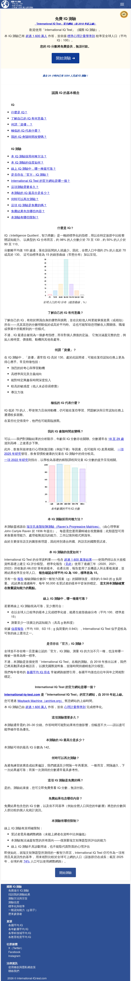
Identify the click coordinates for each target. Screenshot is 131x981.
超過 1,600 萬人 (36, 35)
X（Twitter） (16, 948)
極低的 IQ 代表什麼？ (26, 130)
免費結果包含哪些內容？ (28, 211)
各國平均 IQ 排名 (38, 672)
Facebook (14, 952)
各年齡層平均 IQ (18, 929)
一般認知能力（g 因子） (23, 910)
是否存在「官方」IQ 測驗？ (30, 174)
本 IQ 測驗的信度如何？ (27, 162)
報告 (20, 578)
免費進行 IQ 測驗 (18, 890)
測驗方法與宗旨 (17, 898)
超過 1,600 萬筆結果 (78, 559)
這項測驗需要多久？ (25, 186)
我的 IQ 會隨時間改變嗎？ (29, 136)
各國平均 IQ (15, 925)
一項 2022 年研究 (16, 459)
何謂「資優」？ (22, 124)
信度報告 (17, 628)
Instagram (14, 956)
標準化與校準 (16, 906)
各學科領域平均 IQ (19, 933)
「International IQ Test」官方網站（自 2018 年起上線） (65, 23)
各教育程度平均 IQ (19, 937)
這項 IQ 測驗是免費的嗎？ (29, 205)
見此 (68, 563)
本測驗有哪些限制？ (25, 217)
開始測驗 (65, 872)
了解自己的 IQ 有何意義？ (29, 118)
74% (27, 861)
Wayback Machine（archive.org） (40, 700)
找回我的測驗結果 (19, 894)
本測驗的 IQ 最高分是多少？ (30, 192)
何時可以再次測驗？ (25, 199)
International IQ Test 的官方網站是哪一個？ (40, 180)
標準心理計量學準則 (81, 35)
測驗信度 (13, 902)
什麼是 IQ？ (19, 112)
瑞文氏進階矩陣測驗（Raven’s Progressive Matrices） (64, 526)
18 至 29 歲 (116, 438)
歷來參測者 (15, 914)
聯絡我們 (13, 971)
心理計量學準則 (75, 706)
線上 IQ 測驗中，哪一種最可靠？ (33, 168)
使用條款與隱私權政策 (22, 967)
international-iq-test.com (22, 694)
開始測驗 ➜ (65, 58)
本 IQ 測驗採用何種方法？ (29, 156)
